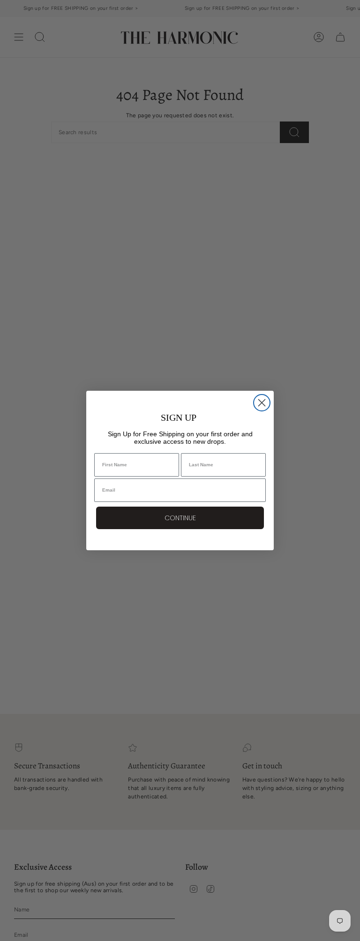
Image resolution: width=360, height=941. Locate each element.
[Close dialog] (262, 403)
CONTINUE (180, 518)
